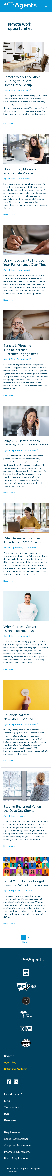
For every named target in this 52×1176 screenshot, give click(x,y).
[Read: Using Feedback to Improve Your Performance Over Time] (25, 240)
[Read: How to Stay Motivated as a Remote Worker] (25, 148)
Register (9, 1056)
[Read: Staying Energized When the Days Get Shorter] (25, 786)
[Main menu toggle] (46, 6)
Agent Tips (9, 90)
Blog (7, 1113)
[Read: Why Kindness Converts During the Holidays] (25, 606)
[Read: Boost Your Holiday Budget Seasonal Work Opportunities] (25, 866)
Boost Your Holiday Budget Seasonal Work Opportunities (25, 883)
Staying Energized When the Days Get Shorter (22, 808)
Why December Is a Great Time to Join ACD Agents (22, 540)
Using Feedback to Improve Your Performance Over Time (25, 262)
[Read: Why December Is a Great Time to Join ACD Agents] (25, 517)
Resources (10, 1120)
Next (26, 942)
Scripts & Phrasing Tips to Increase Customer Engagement (20, 349)
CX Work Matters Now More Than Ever (19, 717)
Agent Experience (12, 450)
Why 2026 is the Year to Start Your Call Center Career (25, 443)
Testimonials (11, 1107)
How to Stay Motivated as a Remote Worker (21, 171)
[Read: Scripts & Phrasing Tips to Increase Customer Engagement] (25, 325)
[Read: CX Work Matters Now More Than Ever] (25, 694)
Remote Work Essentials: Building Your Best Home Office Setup (22, 81)
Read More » (9, 123)
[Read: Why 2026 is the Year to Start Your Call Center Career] (25, 420)
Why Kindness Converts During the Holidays (21, 629)
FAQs (7, 1100)
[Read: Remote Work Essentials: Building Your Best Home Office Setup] (25, 56)
